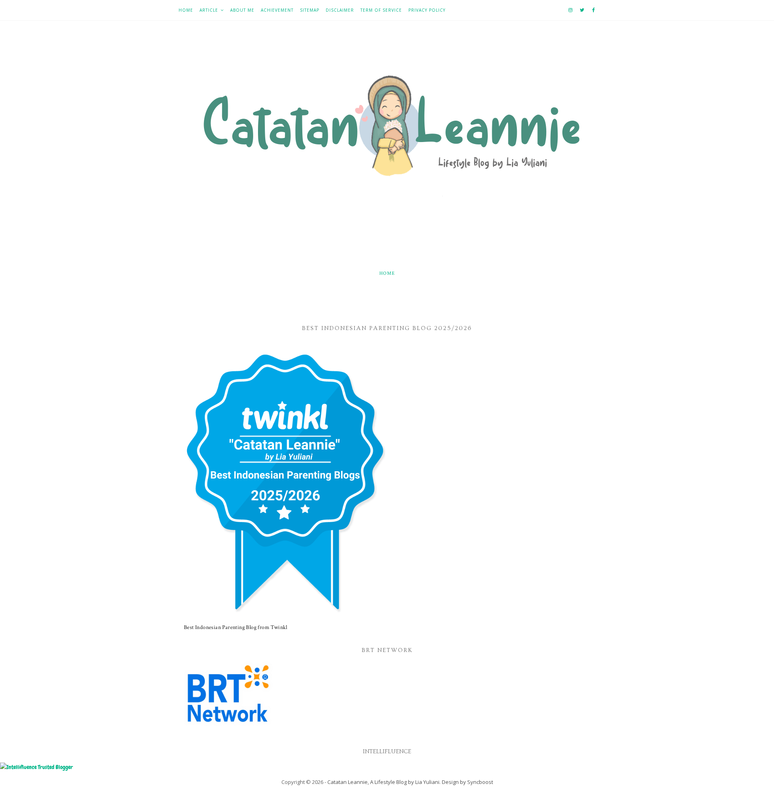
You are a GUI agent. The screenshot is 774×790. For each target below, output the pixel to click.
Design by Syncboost (467, 782)
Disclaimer (340, 10)
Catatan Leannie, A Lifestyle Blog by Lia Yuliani (383, 782)
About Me (242, 10)
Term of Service (381, 10)
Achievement (277, 10)
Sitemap (309, 10)
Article (209, 10)
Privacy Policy (426, 10)
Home (186, 10)
